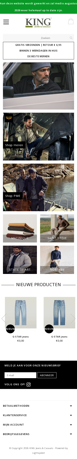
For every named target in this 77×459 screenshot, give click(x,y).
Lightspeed (38, 452)
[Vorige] (8, 86)
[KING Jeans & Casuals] (44, 23)
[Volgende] (69, 86)
